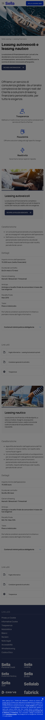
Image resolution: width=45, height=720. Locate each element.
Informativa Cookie (11, 714)
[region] (22, 708)
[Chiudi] (42, 699)
